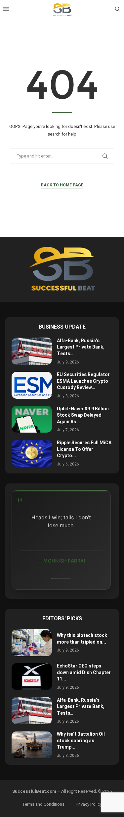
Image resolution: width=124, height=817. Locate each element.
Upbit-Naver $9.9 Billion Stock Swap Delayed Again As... (83, 415)
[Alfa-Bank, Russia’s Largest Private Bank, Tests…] (32, 351)
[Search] (117, 10)
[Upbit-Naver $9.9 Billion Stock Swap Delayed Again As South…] (32, 419)
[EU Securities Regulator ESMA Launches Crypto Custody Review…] (32, 385)
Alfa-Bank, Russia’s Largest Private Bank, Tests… (80, 347)
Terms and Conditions (43, 804)
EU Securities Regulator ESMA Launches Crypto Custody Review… (83, 381)
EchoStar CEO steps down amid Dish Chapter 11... (84, 672)
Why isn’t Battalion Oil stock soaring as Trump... (81, 741)
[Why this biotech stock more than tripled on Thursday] (32, 642)
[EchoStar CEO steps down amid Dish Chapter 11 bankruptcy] (32, 676)
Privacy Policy (89, 804)
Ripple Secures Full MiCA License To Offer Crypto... (84, 449)
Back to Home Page (62, 185)
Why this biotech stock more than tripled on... (82, 639)
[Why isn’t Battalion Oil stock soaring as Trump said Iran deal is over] (32, 744)
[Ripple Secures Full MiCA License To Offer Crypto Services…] (32, 453)
